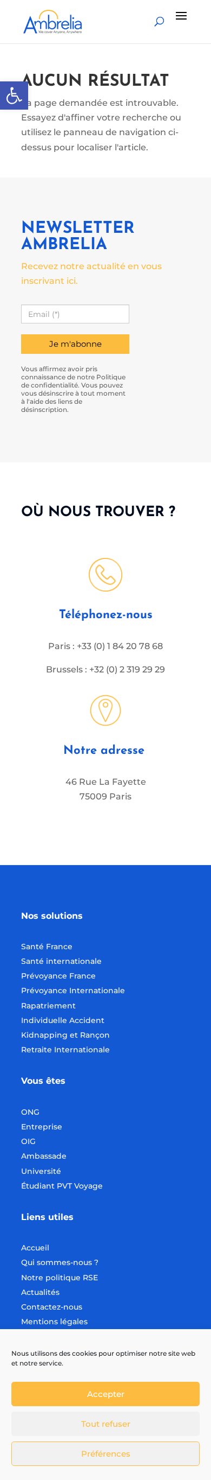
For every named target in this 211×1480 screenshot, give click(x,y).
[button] (14, 95)
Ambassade (44, 1156)
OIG (28, 1141)
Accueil (35, 1248)
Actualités (40, 1292)
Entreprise (41, 1127)
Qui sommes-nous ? (59, 1262)
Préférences (105, 1454)
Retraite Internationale (65, 1050)
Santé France (46, 946)
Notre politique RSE (59, 1277)
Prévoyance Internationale (73, 990)
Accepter (105, 1394)
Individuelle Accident (62, 1020)
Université (41, 1171)
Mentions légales (54, 1321)
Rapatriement (48, 1006)
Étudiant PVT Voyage (62, 1186)
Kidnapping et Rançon (65, 1035)
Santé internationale (61, 961)
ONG (30, 1112)
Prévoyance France (59, 976)
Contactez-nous (51, 1307)
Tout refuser (105, 1424)
